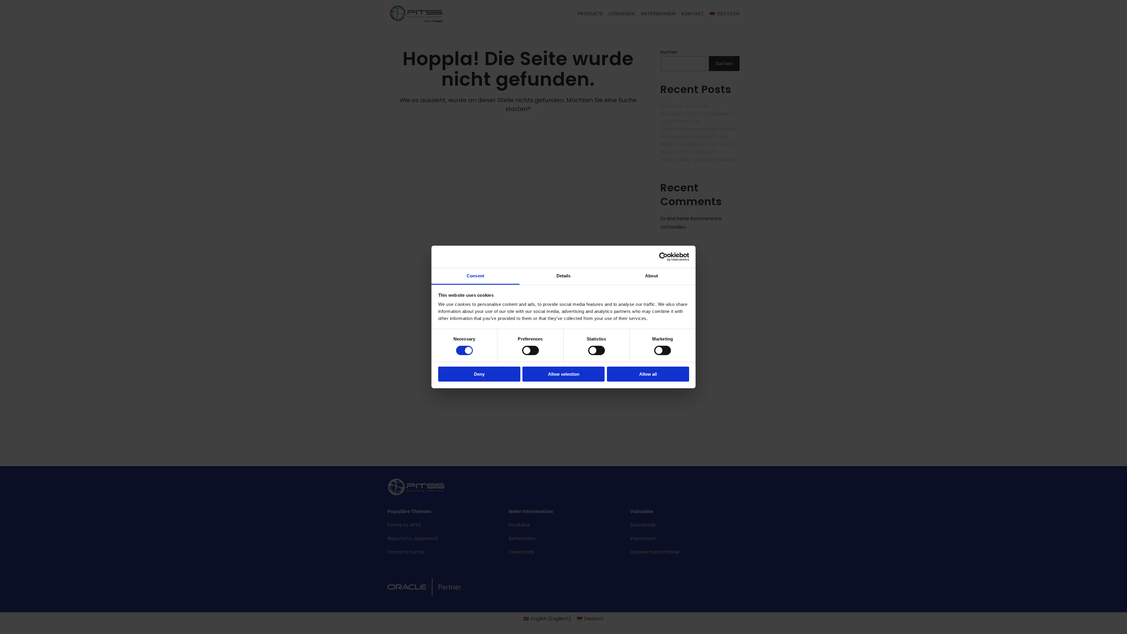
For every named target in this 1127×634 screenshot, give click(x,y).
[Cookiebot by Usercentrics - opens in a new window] (663, 256)
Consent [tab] (475, 275)
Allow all (648, 374)
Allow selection (563, 374)
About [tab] (651, 275)
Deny (479, 374)
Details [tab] (563, 275)
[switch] (530, 350)
